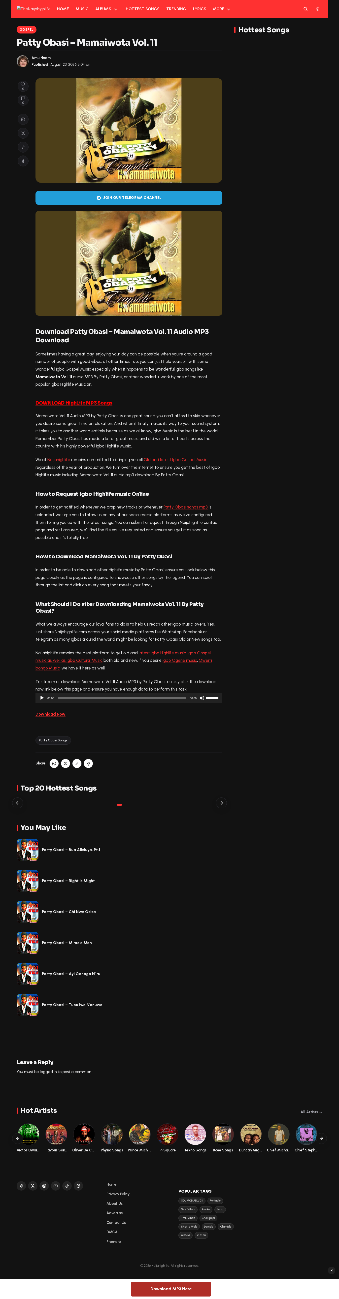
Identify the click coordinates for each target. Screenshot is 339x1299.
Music (82, 8)
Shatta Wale (189, 1226)
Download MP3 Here (171, 1289)
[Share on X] (23, 133)
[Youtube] (55, 1186)
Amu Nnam (41, 58)
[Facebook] (21, 1186)
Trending (176, 8)
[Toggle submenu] (116, 9)
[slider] (213, 697)
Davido (208, 1226)
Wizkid (185, 1235)
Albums (103, 8)
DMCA (112, 1232)
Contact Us (116, 1222)
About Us (114, 1203)
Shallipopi (208, 1218)
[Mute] (202, 698)
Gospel (27, 30)
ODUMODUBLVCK (192, 1200)
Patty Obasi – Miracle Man (67, 942)
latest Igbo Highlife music (162, 652)
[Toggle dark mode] (317, 9)
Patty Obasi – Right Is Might (68, 880)
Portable (215, 1200)
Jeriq (220, 1209)
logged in (48, 1071)
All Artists (309, 1112)
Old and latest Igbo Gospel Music (175, 459)
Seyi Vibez (188, 1209)
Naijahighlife (58, 459)
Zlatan (201, 1235)
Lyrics (199, 8)
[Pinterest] (78, 1186)
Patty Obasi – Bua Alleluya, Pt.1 (71, 849)
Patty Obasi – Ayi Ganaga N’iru (71, 973)
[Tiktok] (67, 1186)
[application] (128, 698)
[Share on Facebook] (23, 161)
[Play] (41, 698)
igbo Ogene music (180, 660)
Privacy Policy (118, 1194)
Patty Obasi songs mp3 (186, 507)
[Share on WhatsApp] (23, 119)
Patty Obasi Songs (53, 740)
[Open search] (305, 9)
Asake (206, 1209)
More (218, 8)
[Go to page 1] (119, 805)
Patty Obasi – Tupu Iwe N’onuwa (72, 1004)
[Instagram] (44, 1186)
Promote (113, 1241)
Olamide (225, 1226)
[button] (23, 147)
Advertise (114, 1213)
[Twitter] (32, 1186)
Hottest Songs (143, 8)
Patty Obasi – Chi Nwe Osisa (69, 911)
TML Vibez (188, 1218)
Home (63, 8)
